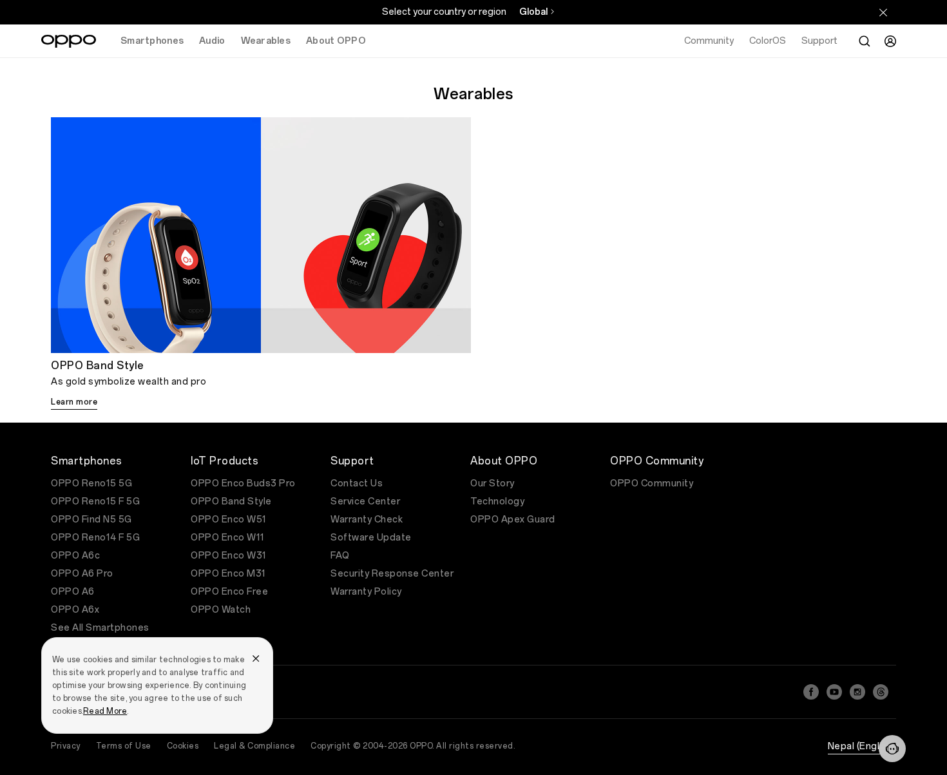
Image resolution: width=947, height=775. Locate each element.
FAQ (340, 555)
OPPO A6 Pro (82, 573)
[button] (892, 748)
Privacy (66, 746)
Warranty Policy (366, 591)
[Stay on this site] (883, 12)
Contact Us (356, 483)
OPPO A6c (75, 555)
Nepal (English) (862, 746)
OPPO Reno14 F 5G (95, 537)
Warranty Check (366, 519)
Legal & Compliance (254, 746)
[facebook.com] (811, 692)
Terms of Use (123, 746)
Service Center (365, 501)
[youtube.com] (834, 692)
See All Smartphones (100, 627)
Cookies (183, 746)
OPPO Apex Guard (512, 519)
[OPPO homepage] (68, 41)
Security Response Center (392, 573)
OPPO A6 (73, 591)
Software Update (371, 537)
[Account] (890, 41)
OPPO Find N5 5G (91, 519)
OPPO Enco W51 (229, 519)
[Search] (864, 41)
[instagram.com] (857, 692)
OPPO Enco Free (229, 591)
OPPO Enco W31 (229, 555)
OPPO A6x (75, 609)
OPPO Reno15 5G (91, 483)
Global (533, 11)
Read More (105, 711)
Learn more (74, 402)
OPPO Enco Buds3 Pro (243, 483)
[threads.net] (880, 692)
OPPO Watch (221, 609)
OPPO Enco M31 (228, 573)
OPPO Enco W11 (228, 537)
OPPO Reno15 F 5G (95, 501)
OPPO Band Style (231, 501)
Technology (497, 501)
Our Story (492, 483)
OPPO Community (651, 483)
